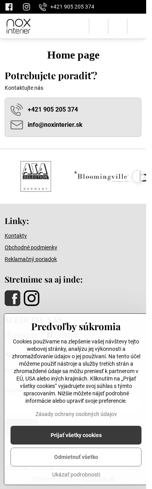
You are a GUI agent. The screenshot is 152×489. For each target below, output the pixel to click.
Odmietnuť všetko (76, 457)
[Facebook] (11, 7)
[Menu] (136, 26)
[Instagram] (26, 7)
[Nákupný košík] (117, 26)
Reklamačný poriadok (31, 259)
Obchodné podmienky (31, 247)
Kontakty (16, 236)
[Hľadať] (98, 26)
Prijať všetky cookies (76, 435)
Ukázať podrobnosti (76, 474)
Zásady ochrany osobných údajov (76, 414)
